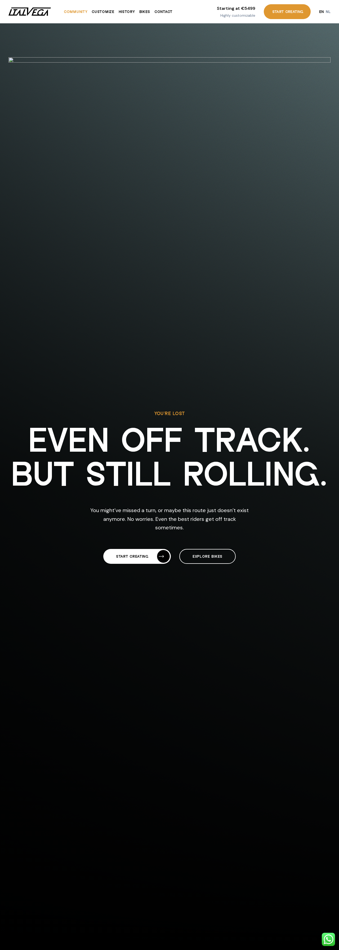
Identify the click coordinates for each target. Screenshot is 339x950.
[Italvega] (29, 11)
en (321, 11)
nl (328, 11)
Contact (163, 11)
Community (75, 11)
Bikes (144, 11)
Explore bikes (207, 556)
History (127, 11)
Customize (103, 11)
